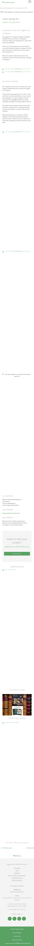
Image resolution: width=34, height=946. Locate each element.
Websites (17, 873)
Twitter (19, 919)
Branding (17, 868)
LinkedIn (24, 919)
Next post (29, 848)
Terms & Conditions (17, 940)
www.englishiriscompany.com (11, 513)
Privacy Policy (17, 936)
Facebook (10, 919)
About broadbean (17, 932)
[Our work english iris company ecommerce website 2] (17, 69)
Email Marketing (17, 880)
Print (17, 870)
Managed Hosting (17, 878)
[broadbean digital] (8, 2)
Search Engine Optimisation (17, 875)
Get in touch (17, 554)
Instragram (14, 919)
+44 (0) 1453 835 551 (17, 892)
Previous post (6, 848)
